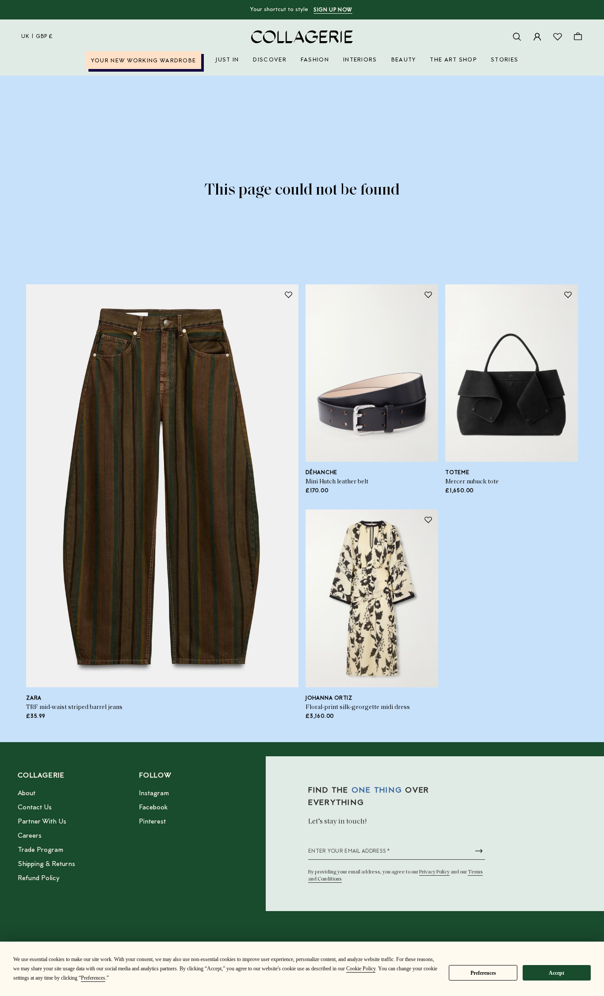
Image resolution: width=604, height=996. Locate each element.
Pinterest (152, 821)
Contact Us (35, 807)
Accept (556, 973)
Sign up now (332, 10)
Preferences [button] (93, 978)
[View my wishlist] (557, 37)
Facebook (153, 807)
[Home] (302, 36)
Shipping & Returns (46, 864)
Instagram (154, 793)
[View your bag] (578, 37)
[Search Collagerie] (517, 37)
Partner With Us (42, 821)
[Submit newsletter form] (479, 851)
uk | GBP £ (37, 36)
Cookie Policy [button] (360, 968)
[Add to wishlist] (288, 294)
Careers (30, 835)
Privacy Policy (434, 872)
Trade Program (40, 850)
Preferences (483, 973)
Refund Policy (38, 878)
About (26, 793)
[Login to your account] (537, 37)
